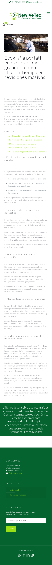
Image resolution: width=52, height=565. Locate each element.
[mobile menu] (48, 13)
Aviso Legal (14, 490)
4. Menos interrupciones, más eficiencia (22, 148)
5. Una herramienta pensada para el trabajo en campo (27, 152)
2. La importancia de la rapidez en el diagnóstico (25, 140)
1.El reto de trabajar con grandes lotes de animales (26, 136)
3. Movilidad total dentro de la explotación (22, 144)
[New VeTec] (26, 14)
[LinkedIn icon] (28, 5)
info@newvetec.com (35, 2)
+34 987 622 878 (18, 2)
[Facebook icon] (24, 5)
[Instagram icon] (31, 5)
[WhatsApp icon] (21, 5)
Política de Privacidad (18, 495)
